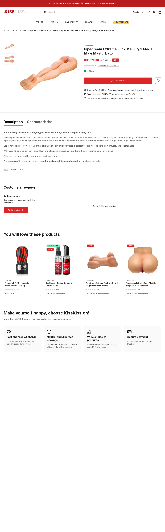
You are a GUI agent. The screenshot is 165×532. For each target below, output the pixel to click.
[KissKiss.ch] (16, 12)
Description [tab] (13, 122)
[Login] (154, 12)
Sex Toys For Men (19, 30)
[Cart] (160, 12)
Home (6, 30)
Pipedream (88, 46)
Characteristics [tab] (39, 122)
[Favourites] (148, 12)
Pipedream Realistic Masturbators (44, 30)
